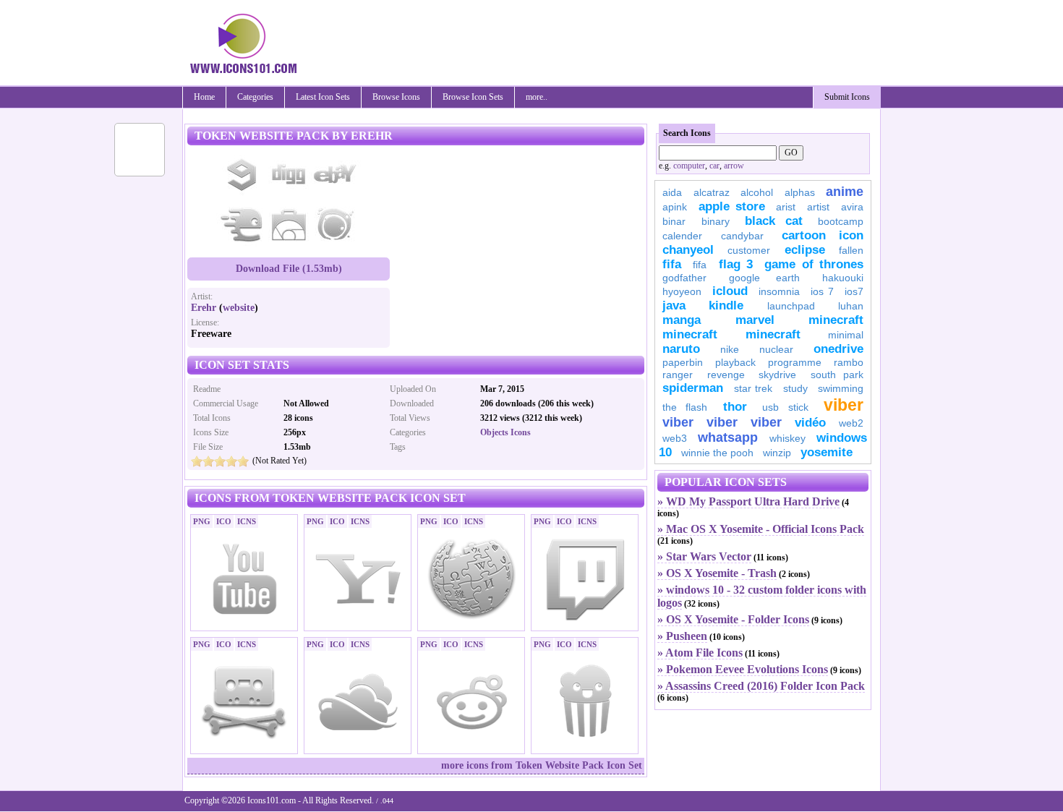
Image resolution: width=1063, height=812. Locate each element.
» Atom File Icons (700, 652)
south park (837, 374)
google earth (764, 277)
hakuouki (842, 277)
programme (794, 362)
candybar (742, 236)
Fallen (851, 250)
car (714, 166)
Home (204, 97)
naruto (681, 349)
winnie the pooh (717, 452)
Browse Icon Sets (473, 97)
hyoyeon (681, 291)
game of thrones (813, 264)
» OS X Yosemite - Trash (717, 573)
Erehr (203, 307)
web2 (851, 423)
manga (681, 320)
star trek (753, 388)
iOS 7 (822, 291)
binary (715, 221)
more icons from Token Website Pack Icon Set (541, 765)
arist (785, 207)
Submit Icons (847, 97)
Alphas (800, 192)
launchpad (791, 306)
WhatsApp (728, 437)
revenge (726, 374)
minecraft (835, 320)
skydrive (777, 374)
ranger (677, 374)
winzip (777, 452)
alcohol (756, 192)
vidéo (810, 422)
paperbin (682, 362)
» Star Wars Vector (704, 556)
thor (735, 407)
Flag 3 (736, 264)
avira (852, 207)
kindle (726, 305)
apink (674, 207)
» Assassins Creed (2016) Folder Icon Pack (761, 686)
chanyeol (688, 250)
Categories (255, 97)
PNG (201, 521)
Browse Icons (396, 97)
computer (689, 166)
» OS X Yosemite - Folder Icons (733, 619)
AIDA (672, 192)
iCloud (730, 291)
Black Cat (774, 221)
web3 (674, 438)
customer (748, 250)
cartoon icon (822, 235)
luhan (850, 306)
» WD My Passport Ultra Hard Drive (748, 501)
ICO (223, 521)
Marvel (754, 320)
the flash (684, 407)
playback (735, 362)
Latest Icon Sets (323, 97)
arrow (734, 166)
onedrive (838, 349)
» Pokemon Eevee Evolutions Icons (742, 669)
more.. (536, 97)
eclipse (805, 250)
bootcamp (840, 221)
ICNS (246, 521)
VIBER (677, 422)
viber (843, 405)
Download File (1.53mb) (289, 268)
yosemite (827, 452)
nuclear (776, 349)
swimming (840, 388)
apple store (732, 206)
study (795, 388)
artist (818, 207)
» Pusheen (682, 636)
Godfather (684, 277)
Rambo (848, 362)
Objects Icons (505, 432)
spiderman (692, 388)
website (239, 307)
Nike (729, 349)
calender (682, 236)
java (674, 305)
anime (844, 191)
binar (674, 221)
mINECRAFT (689, 334)
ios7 (854, 291)
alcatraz (711, 192)
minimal (845, 335)
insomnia (779, 291)
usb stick (785, 407)
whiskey (787, 438)
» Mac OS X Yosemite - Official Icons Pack (760, 529)
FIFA (671, 264)
